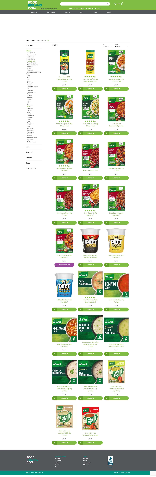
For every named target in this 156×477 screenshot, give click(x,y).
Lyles (28, 112)
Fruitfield (29, 96)
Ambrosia (29, 66)
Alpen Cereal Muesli (32, 65)
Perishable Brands (32, 137)
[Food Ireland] (42, 5)
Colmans (29, 85)
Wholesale (86, 464)
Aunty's (29, 68)
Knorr (28, 106)
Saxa (28, 126)
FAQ (56, 467)
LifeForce (29, 110)
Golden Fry (30, 97)
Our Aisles (34, 12)
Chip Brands (30, 140)
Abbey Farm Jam (32, 63)
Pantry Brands (31, 61)
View (104, 44)
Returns (57, 462)
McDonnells (30, 115)
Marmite (29, 114)
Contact (85, 458)
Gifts (81, 12)
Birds (28, 76)
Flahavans (30, 90)
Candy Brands (30, 57)
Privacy (85, 460)
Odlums (29, 119)
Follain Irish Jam (31, 92)
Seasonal (29, 152)
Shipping (57, 458)
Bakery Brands (31, 53)
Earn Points (58, 460)
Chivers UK (30, 83)
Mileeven (29, 117)
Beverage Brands (31, 55)
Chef (28, 79)
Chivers (29, 81)
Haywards (29, 99)
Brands (109, 12)
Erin (28, 88)
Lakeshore (30, 108)
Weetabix (29, 134)
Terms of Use (87, 462)
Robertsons (30, 123)
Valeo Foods (30, 132)
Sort (116, 44)
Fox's (28, 94)
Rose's (29, 125)
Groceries (29, 46)
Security (57, 464)
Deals (95, 12)
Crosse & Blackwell (32, 86)
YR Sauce (29, 136)
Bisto (28, 77)
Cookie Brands (31, 59)
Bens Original (31, 130)
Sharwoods (30, 128)
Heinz (28, 101)
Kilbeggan (30, 105)
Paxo (28, 121)
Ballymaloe (30, 70)
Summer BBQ (51, 12)
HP (28, 103)
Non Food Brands (31, 142)
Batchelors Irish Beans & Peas (33, 73)
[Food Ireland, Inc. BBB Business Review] (110, 462)
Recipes (67, 12)
